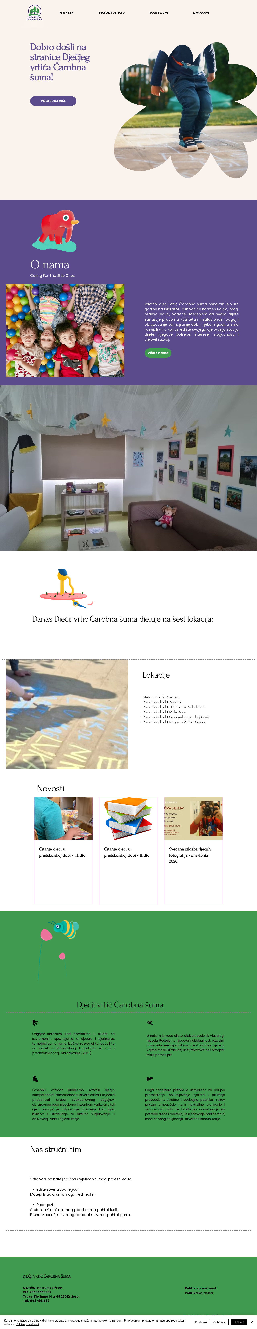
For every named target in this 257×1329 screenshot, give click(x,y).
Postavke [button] (201, 1322)
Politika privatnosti (201, 1288)
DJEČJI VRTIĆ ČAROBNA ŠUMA (47, 1276)
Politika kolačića (199, 1293)
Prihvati (239, 1322)
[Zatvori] (252, 1322)
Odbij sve (219, 1322)
